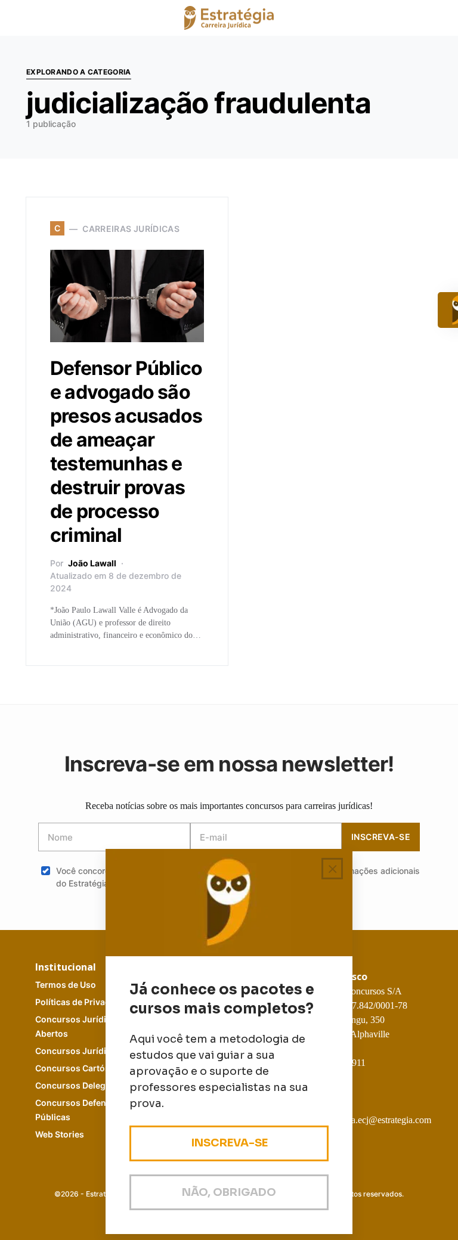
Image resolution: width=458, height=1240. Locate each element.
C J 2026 (89, 1051)
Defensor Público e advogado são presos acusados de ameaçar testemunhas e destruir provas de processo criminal (126, 451)
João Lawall (92, 563)
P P (83, 1002)
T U (65, 984)
